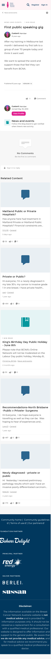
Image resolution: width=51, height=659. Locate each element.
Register (35, 5)
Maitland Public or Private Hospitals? (19, 213)
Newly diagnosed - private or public (21, 474)
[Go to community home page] (10, 5)
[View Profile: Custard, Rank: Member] (7, 35)
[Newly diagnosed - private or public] (25, 456)
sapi (4, 292)
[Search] (28, 4)
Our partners (35, 523)
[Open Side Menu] (3, 5)
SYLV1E (5, 230)
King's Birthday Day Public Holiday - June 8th (24, 344)
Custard (15, 33)
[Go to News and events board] (7, 122)
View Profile (18, 113)
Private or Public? (13, 276)
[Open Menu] (47, 12)
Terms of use (17, 523)
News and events (10, 13)
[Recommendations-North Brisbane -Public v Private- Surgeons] (25, 391)
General (13, 230)
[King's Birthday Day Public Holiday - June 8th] (25, 322)
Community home (11, 519)
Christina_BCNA (9, 361)
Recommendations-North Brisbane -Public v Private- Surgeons (25, 409)
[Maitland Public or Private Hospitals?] (25, 194)
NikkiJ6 (5, 492)
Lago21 (5, 426)
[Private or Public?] (25, 260)
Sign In (44, 5)
